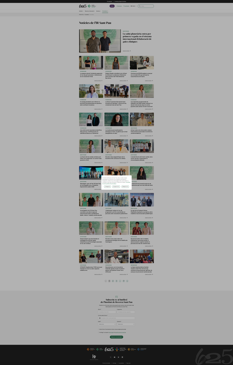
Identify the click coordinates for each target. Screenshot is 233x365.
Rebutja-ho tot (125, 186)
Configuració (107, 186)
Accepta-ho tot (116, 186)
